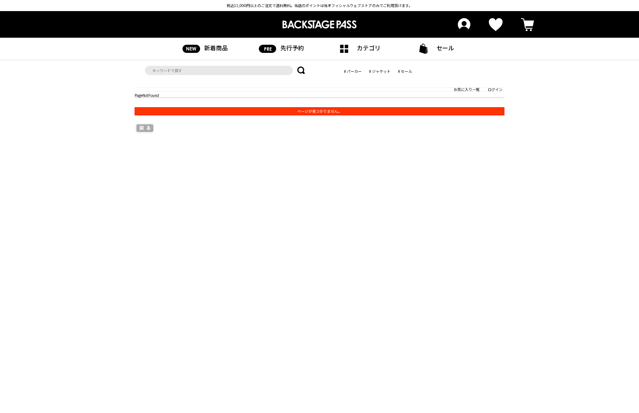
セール (445, 47)
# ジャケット (379, 71)
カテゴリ (369, 47)
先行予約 (292, 47)
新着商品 (216, 47)
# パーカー (353, 71)
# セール (405, 71)
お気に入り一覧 (467, 89)
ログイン (495, 89)
